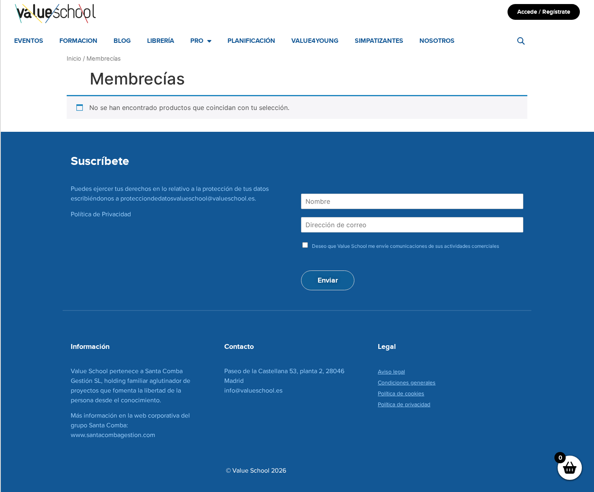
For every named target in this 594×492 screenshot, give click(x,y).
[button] (521, 41)
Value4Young (315, 40)
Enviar (328, 280)
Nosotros (437, 40)
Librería (160, 40)
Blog (122, 40)
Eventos (28, 40)
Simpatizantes (379, 40)
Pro (196, 40)
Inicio (74, 58)
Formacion (78, 40)
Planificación (251, 40)
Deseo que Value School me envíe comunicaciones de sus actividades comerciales (405, 246)
